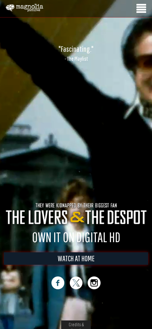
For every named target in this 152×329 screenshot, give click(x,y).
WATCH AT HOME (76, 258)
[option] (76, 53)
